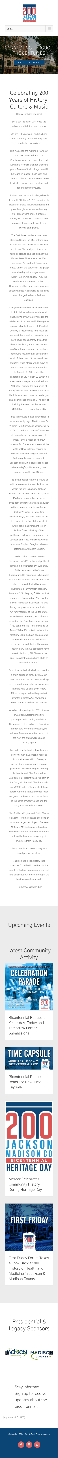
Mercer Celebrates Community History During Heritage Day (25, 1184)
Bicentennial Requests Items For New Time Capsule (27, 1082)
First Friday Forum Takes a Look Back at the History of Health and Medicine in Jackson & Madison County (29, 1268)
